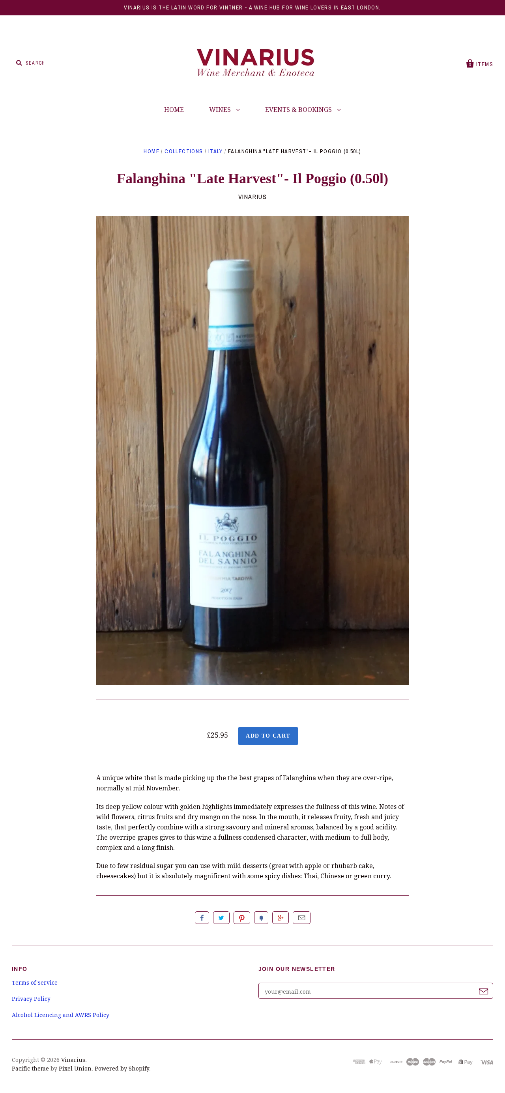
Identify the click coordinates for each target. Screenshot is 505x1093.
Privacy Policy (31, 999)
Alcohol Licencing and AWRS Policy (60, 1015)
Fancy (261, 917)
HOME (174, 109)
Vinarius (252, 196)
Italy (215, 151)
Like (202, 917)
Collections (184, 151)
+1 (280, 917)
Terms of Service (35, 983)
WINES (220, 109)
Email (301, 917)
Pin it (242, 917)
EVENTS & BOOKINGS (299, 109)
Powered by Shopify (122, 1068)
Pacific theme (30, 1068)
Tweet (221, 917)
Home (151, 151)
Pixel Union (75, 1068)
